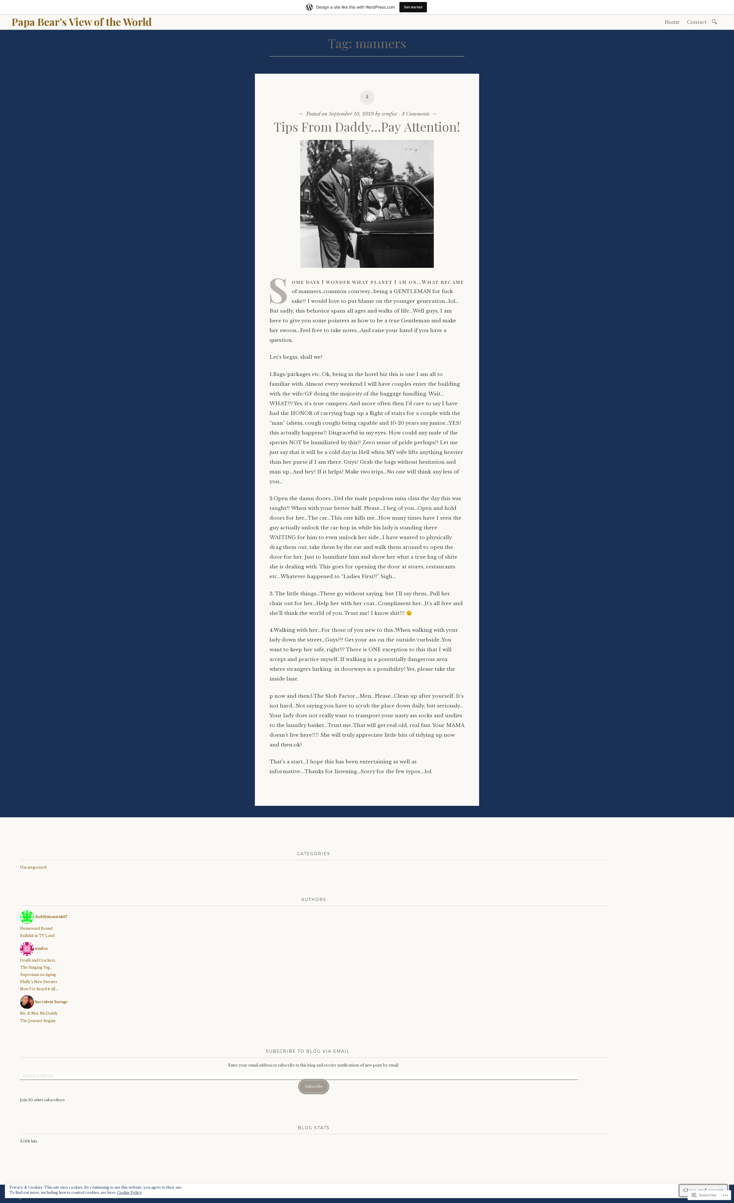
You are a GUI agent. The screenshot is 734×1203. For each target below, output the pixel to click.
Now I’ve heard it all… (39, 989)
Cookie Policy (129, 1192)
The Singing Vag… (36, 967)
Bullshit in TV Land (37, 935)
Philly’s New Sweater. (39, 982)
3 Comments (416, 114)
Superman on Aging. (38, 974)
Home (672, 22)
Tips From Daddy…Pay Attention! (367, 126)
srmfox (389, 114)
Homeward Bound (36, 928)
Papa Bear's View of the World (81, 21)
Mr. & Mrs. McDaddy (39, 1013)
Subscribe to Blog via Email (308, 1051)
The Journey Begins (38, 1021)
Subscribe (314, 1086)
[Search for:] (715, 21)
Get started (413, 7)
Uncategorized (33, 867)
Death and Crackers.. (38, 960)
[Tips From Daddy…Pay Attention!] (367, 272)
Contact (697, 22)
